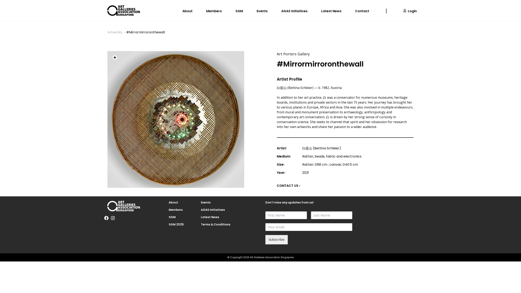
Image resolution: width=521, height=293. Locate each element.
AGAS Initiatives (294, 11)
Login (412, 11)
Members (214, 11)
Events (262, 11)
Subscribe (277, 239)
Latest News (331, 11)
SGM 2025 (176, 224)
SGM (239, 11)
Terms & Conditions (212, 224)
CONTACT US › (288, 185)
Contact (362, 11)
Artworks (114, 32)
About (187, 11)
